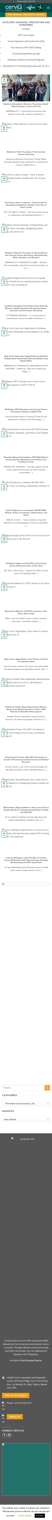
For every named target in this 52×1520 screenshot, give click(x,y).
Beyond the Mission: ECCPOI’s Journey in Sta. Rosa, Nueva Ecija (26, 612)
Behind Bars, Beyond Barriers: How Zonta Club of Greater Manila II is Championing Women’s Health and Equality (26, 810)
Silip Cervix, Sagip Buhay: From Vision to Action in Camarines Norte (26, 660)
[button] (48, 7)
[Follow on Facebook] (4, 1435)
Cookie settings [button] (24, 1515)
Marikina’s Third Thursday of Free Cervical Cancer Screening (26, 153)
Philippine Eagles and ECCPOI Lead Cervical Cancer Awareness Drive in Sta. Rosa (26, 564)
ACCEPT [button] (39, 1516)
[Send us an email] (9, 1435)
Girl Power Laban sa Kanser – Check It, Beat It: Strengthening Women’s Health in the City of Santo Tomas (26, 205)
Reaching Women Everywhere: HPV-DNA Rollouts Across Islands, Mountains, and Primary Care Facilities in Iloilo (26, 459)
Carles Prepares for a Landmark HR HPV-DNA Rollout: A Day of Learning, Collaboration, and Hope (26, 512)
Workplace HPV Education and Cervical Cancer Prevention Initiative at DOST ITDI (26, 410)
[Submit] (47, 1087)
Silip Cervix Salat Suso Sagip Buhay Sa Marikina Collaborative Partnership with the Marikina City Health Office (26, 358)
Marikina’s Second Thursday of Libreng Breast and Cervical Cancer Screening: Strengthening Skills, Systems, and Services (26, 255)
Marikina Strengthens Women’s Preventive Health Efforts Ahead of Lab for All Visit (26, 105)
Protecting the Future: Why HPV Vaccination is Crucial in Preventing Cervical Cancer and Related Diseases (26, 759)
